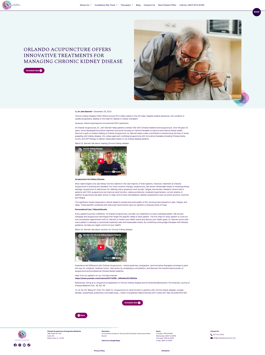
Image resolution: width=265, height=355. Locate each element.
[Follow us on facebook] (15, 345)
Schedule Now (33, 70)
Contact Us (149, 5)
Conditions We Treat (105, 5)
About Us (85, 5)
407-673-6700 (218, 335)
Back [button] (82, 315)
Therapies (126, 5)
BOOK (256, 12)
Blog (138, 5)
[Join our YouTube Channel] (24, 345)
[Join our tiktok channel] (28, 345)
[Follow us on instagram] (19, 345)
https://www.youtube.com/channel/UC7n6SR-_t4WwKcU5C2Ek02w (106, 278)
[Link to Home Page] (22, 335)
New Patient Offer (167, 5)
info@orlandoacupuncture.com (224, 338)
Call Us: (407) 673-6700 (191, 5)
